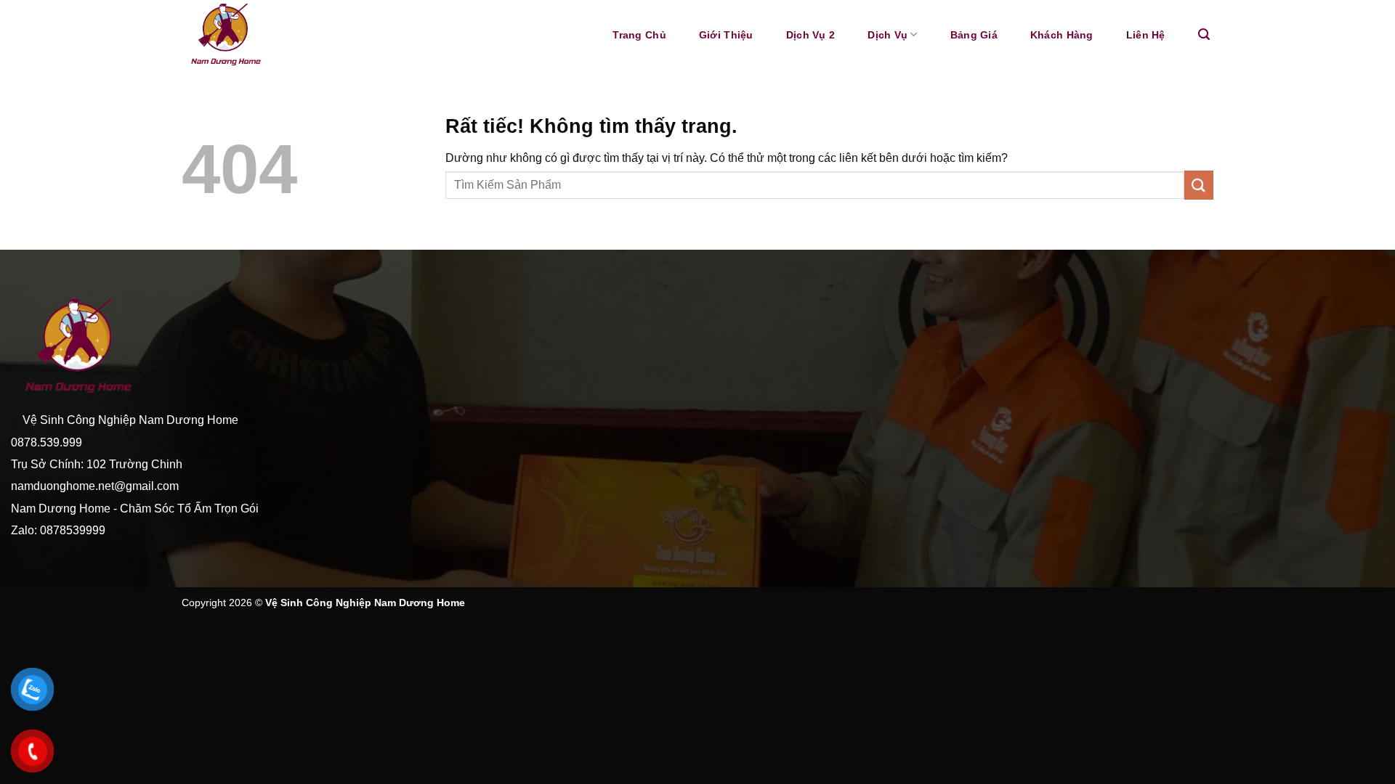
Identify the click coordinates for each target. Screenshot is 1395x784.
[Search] (1204, 34)
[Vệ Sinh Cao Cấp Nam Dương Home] (279, 35)
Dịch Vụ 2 (811, 35)
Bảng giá (974, 35)
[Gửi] (1198, 185)
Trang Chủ (639, 35)
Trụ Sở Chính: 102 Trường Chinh (96, 464)
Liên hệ (1145, 35)
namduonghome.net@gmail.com (95, 486)
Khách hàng (1061, 35)
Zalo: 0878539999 (58, 530)
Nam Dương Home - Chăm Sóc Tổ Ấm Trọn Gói (136, 508)
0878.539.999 (46, 442)
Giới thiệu (726, 35)
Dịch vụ (887, 35)
